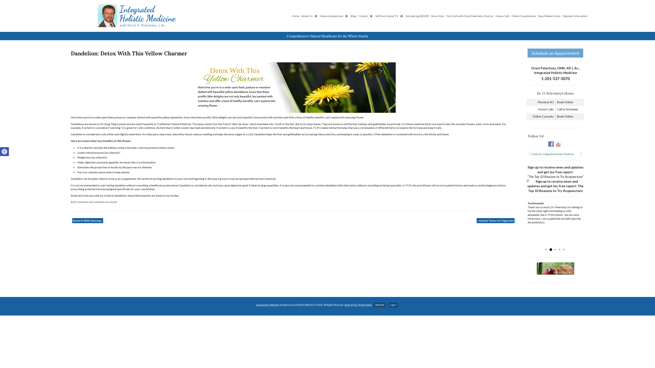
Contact (363, 16)
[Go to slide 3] (555, 249)
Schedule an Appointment (555, 53)
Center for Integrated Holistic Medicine (552, 154)
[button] (4, 151)
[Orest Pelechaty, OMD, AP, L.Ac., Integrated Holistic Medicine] (108, 16)
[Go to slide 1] (546, 249)
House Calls (503, 16)
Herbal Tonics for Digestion (495, 220)
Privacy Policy (365, 304)
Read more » (549, 245)
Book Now (437, 16)
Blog (353, 16)
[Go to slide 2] (550, 249)
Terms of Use (350, 304)
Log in (393, 304)
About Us (307, 16)
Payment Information (575, 16)
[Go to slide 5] (564, 249)
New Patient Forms (549, 16)
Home (295, 16)
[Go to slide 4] (559, 249)
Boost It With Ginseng (88, 220)
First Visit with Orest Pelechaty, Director (469, 16)
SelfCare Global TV (386, 16)
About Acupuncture (331, 16)
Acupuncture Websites (267, 304)
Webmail (379, 304)
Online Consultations (524, 16)
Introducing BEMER (417, 16)
